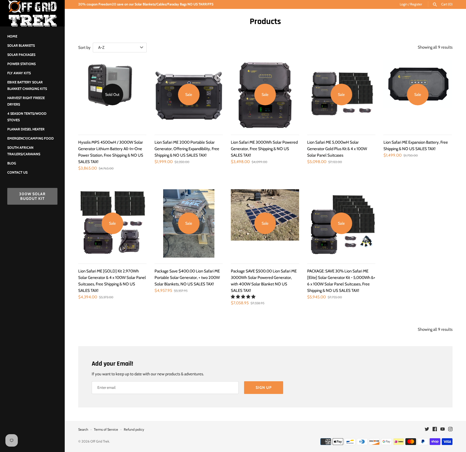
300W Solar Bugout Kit (32, 196)
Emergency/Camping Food (30, 138)
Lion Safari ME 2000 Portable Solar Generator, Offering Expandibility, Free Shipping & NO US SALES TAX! (187, 149)
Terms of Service (106, 429)
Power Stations (21, 64)
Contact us (17, 172)
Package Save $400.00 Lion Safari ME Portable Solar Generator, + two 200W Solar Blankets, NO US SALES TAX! (187, 277)
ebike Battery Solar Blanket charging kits (27, 85)
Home (12, 36)
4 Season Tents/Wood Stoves (26, 117)
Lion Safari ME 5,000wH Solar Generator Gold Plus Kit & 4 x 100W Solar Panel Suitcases (337, 149)
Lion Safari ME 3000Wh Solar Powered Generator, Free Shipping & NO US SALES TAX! (264, 149)
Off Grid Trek (99, 441)
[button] (243, 296)
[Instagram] (450, 429)
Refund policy (134, 429)
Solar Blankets (21, 45)
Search (83, 429)
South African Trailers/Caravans (23, 151)
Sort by (84, 47)
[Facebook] (435, 429)
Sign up (264, 387)
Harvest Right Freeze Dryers (26, 101)
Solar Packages (21, 55)
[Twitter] (427, 429)
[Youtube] (442, 429)
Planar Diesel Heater (25, 129)
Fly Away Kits (19, 73)
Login (403, 4)
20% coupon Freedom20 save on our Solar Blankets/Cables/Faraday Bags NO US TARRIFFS (145, 4)
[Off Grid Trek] (32, 13)
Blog (11, 163)
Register (416, 4)
